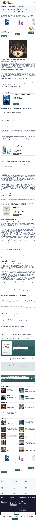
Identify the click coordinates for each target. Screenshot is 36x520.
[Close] (27, 240)
